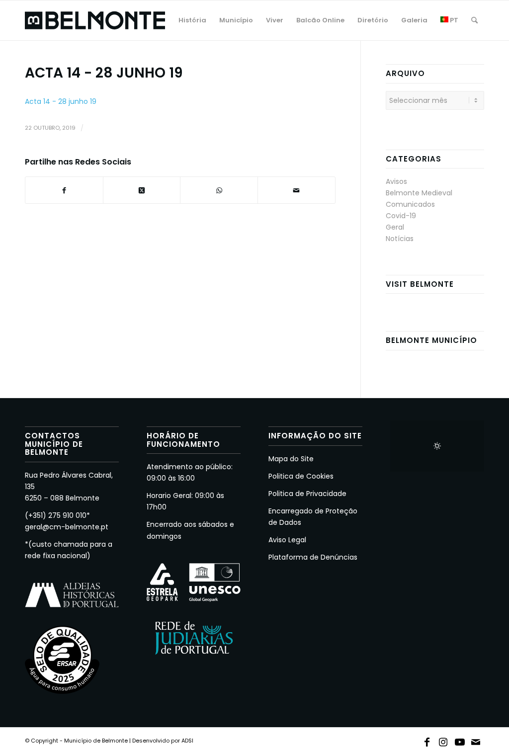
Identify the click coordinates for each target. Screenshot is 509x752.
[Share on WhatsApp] (218, 190)
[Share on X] (141, 190)
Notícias (400, 239)
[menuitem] (192, 20)
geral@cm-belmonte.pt (66, 527)
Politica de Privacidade (307, 494)
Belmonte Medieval (419, 193)
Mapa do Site (291, 459)
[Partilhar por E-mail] (296, 190)
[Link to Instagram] (443, 740)
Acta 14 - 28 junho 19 (60, 101)
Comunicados (410, 204)
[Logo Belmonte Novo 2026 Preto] (95, 20)
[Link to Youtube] (459, 740)
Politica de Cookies (301, 476)
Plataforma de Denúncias (312, 557)
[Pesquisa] (474, 20)
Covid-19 (401, 216)
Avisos (396, 181)
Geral (395, 227)
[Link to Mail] (476, 740)
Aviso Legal (287, 540)
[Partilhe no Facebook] (64, 190)
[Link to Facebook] (427, 740)
